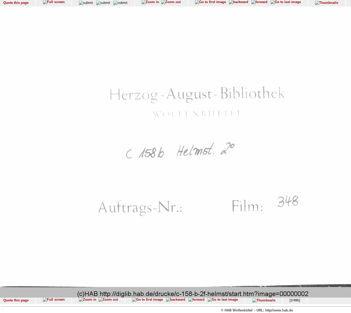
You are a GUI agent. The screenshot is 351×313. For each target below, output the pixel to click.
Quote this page (16, 3)
